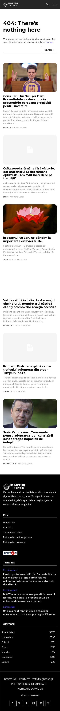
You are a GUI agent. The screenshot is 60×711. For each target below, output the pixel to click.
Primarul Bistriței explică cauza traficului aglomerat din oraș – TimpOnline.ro (27, 370)
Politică (7, 128)
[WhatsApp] (48, 703)
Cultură (7, 259)
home (49, 42)
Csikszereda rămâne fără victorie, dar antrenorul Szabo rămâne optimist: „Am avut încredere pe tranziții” (29, 173)
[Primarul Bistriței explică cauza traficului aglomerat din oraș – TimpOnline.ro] (30, 347)
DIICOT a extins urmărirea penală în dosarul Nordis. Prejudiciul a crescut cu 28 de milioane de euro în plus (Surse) (29, 598)
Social (6, 391)
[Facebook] (12, 703)
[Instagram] (19, 703)
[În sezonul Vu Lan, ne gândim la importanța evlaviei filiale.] (30, 219)
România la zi (9, 464)
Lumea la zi (8, 325)
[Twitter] (41, 703)
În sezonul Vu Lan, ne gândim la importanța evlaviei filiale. (27, 239)
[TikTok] (26, 703)
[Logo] (10, 4)
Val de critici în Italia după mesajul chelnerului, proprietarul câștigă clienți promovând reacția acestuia (29, 304)
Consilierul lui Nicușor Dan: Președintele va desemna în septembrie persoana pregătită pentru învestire (27, 101)
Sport (5, 197)
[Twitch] (33, 703)
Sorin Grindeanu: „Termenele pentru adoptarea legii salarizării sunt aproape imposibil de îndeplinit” (28, 437)
